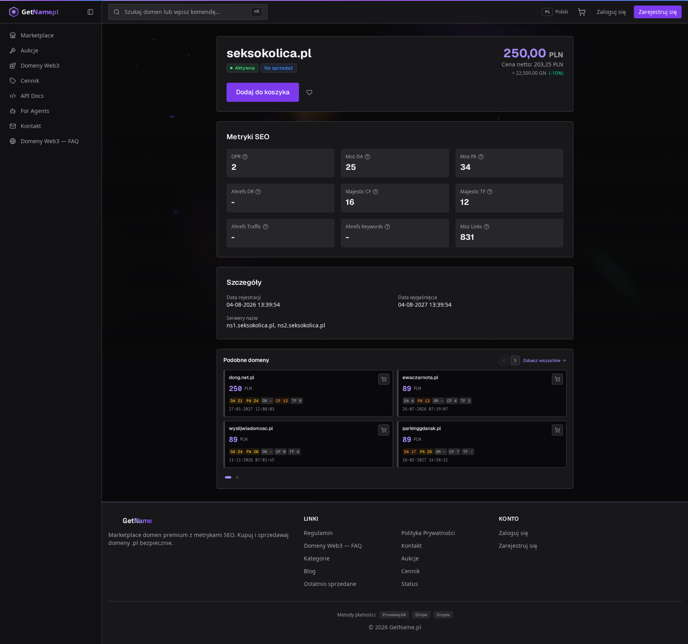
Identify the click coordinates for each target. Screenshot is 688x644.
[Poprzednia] (504, 360)
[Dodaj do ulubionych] (309, 92)
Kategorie (317, 558)
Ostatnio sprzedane (330, 584)
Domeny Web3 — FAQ (333, 545)
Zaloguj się (611, 12)
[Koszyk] (582, 12)
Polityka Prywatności (428, 533)
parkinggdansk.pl (422, 428)
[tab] (228, 477)
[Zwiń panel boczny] (90, 12)
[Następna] (515, 360)
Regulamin (318, 533)
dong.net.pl (241, 377)
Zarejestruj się (658, 12)
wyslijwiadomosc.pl (251, 428)
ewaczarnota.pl (420, 377)
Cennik (410, 571)
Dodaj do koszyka (262, 92)
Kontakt (411, 545)
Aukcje (410, 558)
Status (409, 584)
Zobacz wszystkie (541, 360)
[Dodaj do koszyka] (383, 379)
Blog (310, 571)
